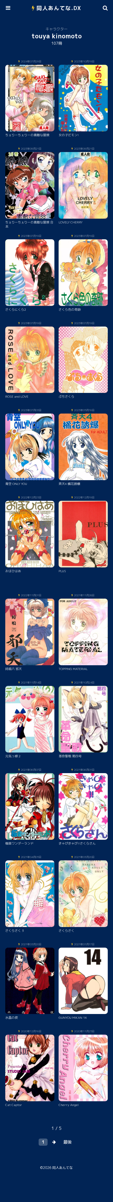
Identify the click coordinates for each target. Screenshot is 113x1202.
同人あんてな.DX (59, 8)
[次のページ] (54, 1142)
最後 (67, 1142)
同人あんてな (62, 1167)
